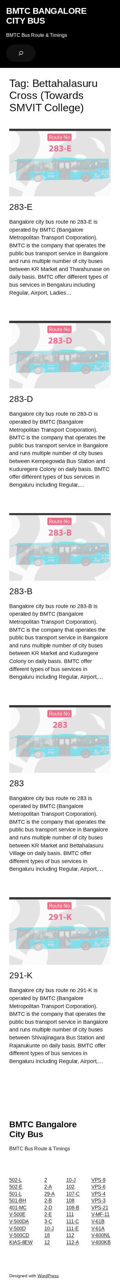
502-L (15, 1180)
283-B (21, 591)
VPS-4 (98, 1193)
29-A (49, 1193)
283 (16, 783)
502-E (15, 1186)
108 (70, 1200)
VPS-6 (98, 1186)
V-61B (98, 1221)
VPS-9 (98, 1180)
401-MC (17, 1207)
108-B (72, 1207)
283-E (21, 207)
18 (47, 1235)
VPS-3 (98, 1200)
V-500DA (19, 1221)
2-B (48, 1200)
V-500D (17, 1228)
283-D (21, 399)
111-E (72, 1228)
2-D (48, 1207)
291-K (21, 975)
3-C (48, 1221)
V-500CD (19, 1235)
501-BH (17, 1200)
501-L (15, 1193)
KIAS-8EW (21, 1242)
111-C (72, 1221)
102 (70, 1186)
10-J (49, 1228)
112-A (72, 1242)
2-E (48, 1214)
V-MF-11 (100, 1214)
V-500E (17, 1214)
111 (70, 1214)
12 (47, 1242)
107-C (73, 1193)
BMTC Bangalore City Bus (46, 16)
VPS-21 (99, 1207)
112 (70, 1235)
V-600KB (101, 1242)
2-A (48, 1186)
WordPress (48, 1275)
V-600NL (100, 1235)
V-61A (98, 1228)
